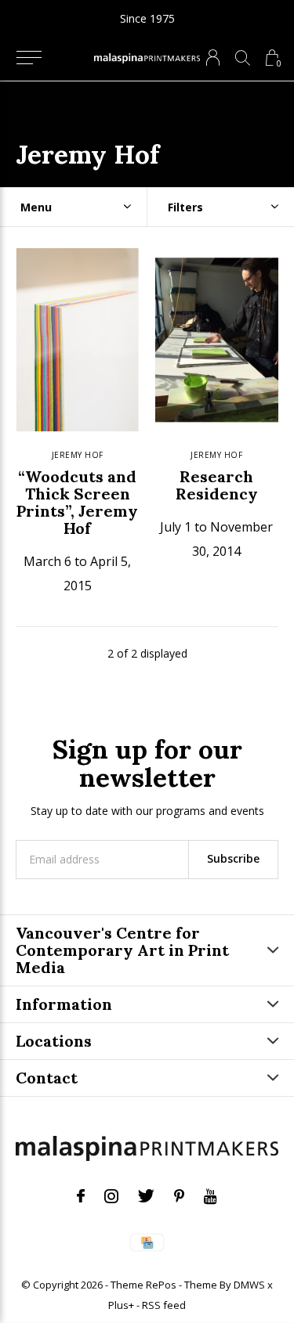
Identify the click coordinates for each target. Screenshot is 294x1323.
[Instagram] (111, 1196)
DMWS (249, 1285)
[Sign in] (213, 57)
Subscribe (233, 858)
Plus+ (121, 1305)
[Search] (242, 57)
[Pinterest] (179, 1196)
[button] (28, 58)
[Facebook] (81, 1196)
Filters (185, 207)
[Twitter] (146, 1196)
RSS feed (164, 1305)
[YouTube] (210, 1196)
